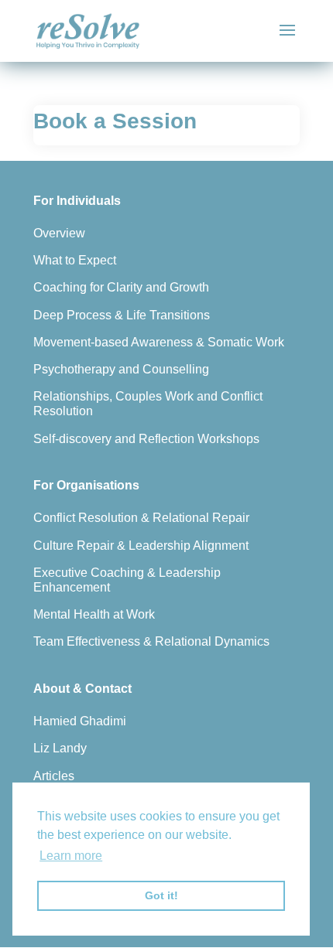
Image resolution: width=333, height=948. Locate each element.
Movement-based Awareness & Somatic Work (158, 342)
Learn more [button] (70, 855)
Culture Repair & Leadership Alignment (141, 545)
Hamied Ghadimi (79, 721)
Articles (53, 776)
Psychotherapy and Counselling (121, 369)
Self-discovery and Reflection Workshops (146, 438)
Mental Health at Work (94, 614)
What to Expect (74, 260)
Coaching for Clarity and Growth (121, 287)
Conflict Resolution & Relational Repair (141, 517)
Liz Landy (60, 748)
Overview (59, 233)
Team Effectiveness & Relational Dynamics (151, 641)
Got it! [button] (161, 895)
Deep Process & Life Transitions (121, 315)
